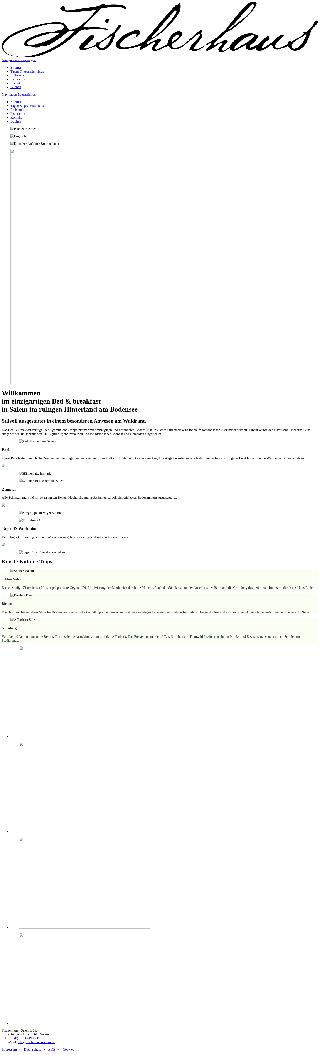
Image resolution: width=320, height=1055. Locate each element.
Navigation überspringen (19, 60)
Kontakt (16, 83)
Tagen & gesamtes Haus (27, 71)
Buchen (15, 87)
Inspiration (17, 79)
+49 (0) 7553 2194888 (23, 1038)
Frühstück (17, 75)
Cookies (68, 1049)
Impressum (9, 1049)
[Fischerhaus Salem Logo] (160, 56)
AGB (52, 1049)
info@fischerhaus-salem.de (36, 1042)
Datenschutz (32, 1049)
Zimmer (15, 67)
